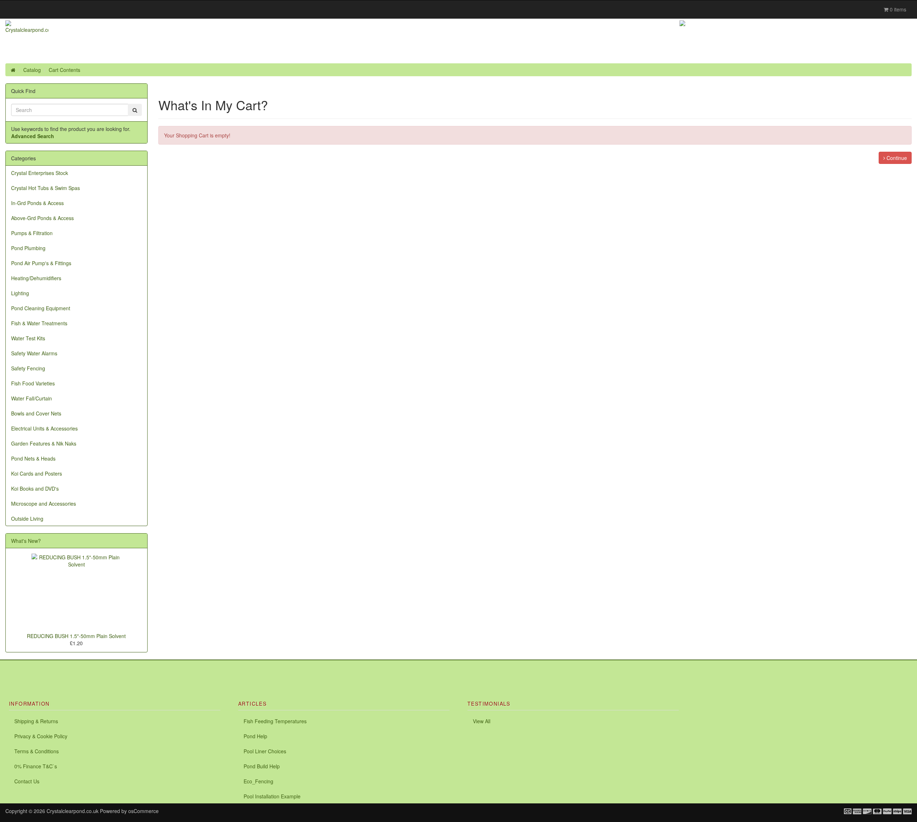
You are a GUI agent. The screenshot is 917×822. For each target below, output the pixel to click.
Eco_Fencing (258, 781)
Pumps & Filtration (32, 233)
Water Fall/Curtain (31, 398)
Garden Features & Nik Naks (43, 443)
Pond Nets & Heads (33, 458)
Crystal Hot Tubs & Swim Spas (45, 187)
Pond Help (255, 736)
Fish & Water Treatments (39, 323)
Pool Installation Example (272, 796)
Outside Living (27, 518)
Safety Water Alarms (34, 353)
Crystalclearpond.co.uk (73, 810)
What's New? (26, 540)
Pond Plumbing (28, 248)
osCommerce (143, 810)
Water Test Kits (28, 338)
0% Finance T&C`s (35, 766)
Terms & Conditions (36, 751)
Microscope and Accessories (43, 503)
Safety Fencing (28, 368)
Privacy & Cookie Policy (40, 736)
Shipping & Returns (36, 721)
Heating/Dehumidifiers (36, 278)
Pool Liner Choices (265, 751)
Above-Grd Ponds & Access (42, 218)
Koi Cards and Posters (36, 473)
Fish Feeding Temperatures (275, 721)
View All (481, 721)
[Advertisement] (84, 671)
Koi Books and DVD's (35, 488)
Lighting (20, 293)
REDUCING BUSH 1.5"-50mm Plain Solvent (76, 635)
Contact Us (26, 781)
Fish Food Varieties (33, 383)
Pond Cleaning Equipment (40, 308)
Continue (896, 157)
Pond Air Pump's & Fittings (41, 263)
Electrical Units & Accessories (44, 428)
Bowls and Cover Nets (36, 413)
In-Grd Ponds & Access (37, 202)
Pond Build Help (262, 766)
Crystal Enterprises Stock (39, 172)
